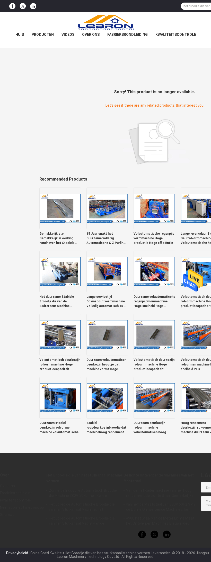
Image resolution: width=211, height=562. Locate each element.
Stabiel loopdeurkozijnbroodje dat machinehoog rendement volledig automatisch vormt (107, 428)
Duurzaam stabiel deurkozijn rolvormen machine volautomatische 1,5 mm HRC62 (58, 428)
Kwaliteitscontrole (175, 34)
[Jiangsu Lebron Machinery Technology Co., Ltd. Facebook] (12, 6)
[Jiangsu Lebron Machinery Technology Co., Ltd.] (105, 22)
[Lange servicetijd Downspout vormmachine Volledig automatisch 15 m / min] (107, 271)
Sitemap (7, 515)
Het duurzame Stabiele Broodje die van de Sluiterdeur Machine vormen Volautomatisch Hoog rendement (57, 301)
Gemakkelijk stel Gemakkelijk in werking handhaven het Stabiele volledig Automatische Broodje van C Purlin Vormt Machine (59, 238)
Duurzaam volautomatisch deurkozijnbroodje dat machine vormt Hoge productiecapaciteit (106, 364)
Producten (43, 34)
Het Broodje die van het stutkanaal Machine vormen (84, 478)
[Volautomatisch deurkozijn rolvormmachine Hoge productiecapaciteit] (60, 334)
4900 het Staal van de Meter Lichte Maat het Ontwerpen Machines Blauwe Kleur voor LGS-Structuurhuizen (160, 521)
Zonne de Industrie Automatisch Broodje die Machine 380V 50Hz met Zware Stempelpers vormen (83, 493)
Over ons (91, 34)
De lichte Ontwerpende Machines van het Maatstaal (159, 478)
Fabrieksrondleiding (127, 34)
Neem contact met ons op (22, 507)
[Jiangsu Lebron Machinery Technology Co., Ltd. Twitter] (23, 6)
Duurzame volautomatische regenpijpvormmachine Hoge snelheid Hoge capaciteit (154, 301)
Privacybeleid (17, 553)
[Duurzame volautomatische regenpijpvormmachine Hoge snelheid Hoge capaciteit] (154, 271)
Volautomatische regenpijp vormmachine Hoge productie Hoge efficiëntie (154, 238)
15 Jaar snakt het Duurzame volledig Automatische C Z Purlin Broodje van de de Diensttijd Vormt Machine (105, 238)
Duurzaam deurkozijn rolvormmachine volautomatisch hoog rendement (150, 428)
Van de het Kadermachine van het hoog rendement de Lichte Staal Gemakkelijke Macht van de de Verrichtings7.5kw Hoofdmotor (160, 493)
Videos (67, 34)
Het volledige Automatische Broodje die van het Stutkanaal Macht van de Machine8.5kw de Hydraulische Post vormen (82, 521)
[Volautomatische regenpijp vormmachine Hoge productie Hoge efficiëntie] (154, 208)
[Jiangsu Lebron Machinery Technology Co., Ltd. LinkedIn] (33, 6)
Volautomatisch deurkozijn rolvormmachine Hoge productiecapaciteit (59, 364)
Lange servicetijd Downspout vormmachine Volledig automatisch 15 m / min (106, 301)
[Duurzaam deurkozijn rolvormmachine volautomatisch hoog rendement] (154, 397)
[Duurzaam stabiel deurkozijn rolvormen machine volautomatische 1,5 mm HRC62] (60, 397)
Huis (19, 34)
